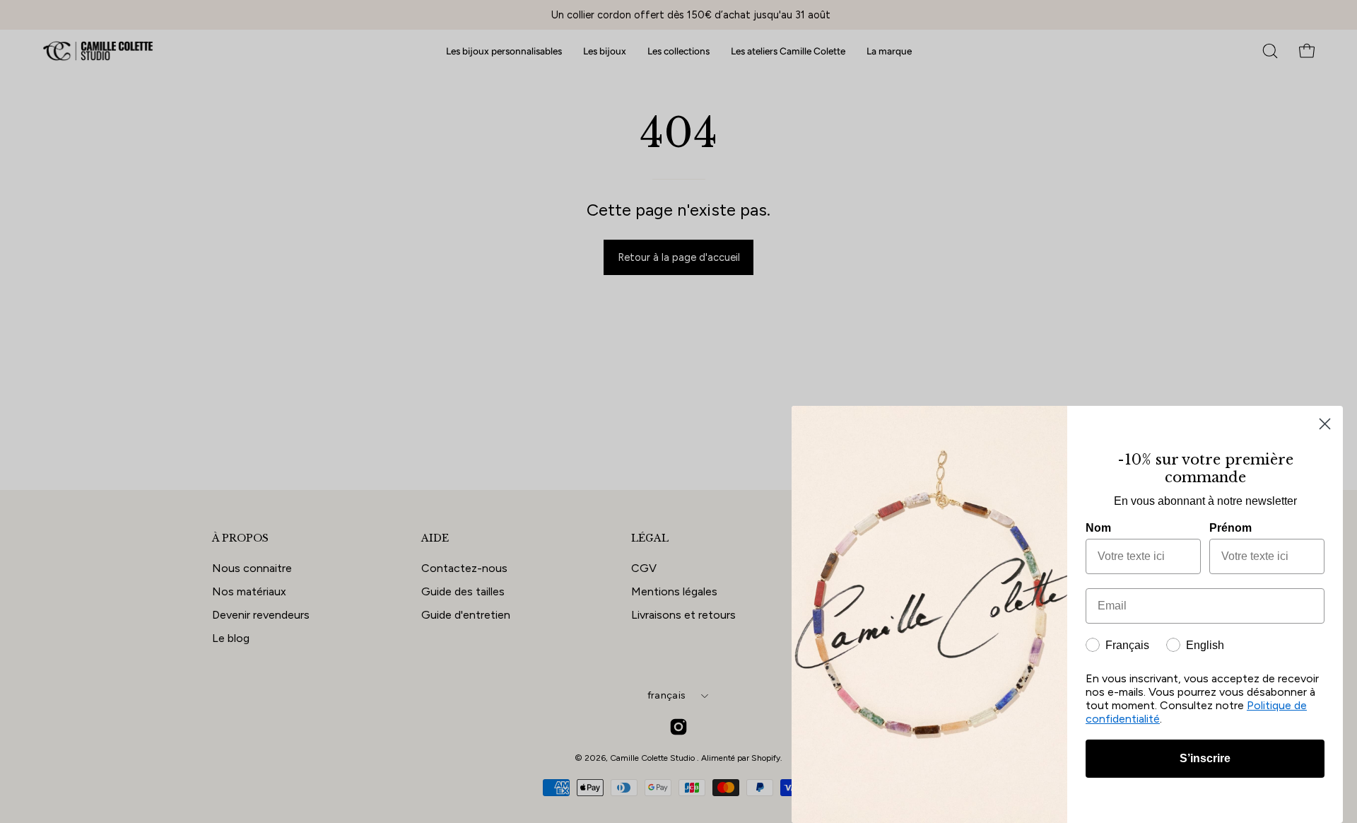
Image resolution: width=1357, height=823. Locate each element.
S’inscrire (1205, 758)
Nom (1098, 528)
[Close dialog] (1324, 424)
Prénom (1230, 528)
